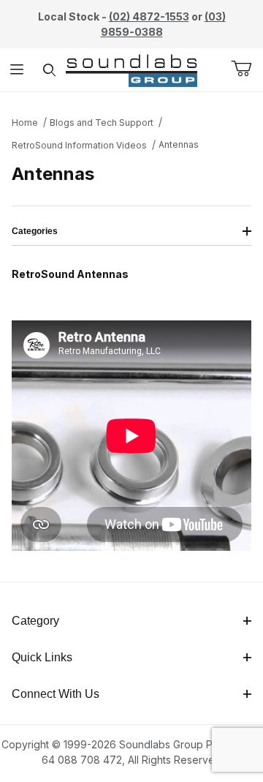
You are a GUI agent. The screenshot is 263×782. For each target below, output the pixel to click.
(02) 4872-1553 (149, 16)
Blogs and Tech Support (101, 122)
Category (35, 620)
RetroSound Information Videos (79, 145)
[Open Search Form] (49, 69)
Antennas (179, 144)
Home (25, 122)
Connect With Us (55, 694)
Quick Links (42, 657)
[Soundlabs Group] (131, 68)
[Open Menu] (16, 69)
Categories (35, 231)
